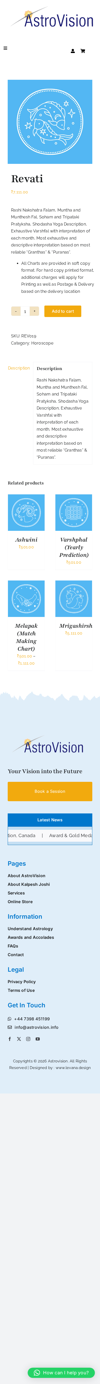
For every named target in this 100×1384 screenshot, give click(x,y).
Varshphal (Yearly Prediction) (74, 547)
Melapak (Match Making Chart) (26, 637)
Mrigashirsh (76, 626)
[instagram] (28, 1039)
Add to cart (63, 311)
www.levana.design (73, 1067)
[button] (61, 1373)
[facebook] (10, 1039)
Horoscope (42, 343)
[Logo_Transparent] (46, 736)
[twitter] (19, 1039)
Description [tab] (19, 368)
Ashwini (26, 540)
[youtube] (38, 1039)
